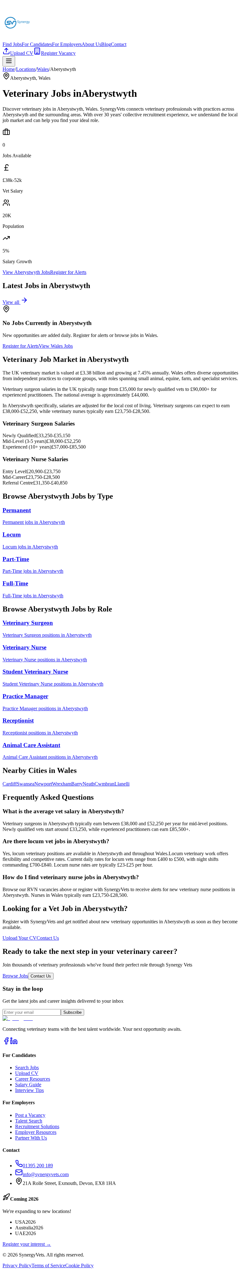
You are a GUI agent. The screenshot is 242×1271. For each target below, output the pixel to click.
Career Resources (32, 1079)
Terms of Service (48, 1265)
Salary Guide (28, 1084)
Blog (106, 44)
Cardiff (10, 783)
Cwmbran (104, 783)
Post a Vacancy (30, 1115)
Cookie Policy (79, 1265)
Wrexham (61, 783)
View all (11, 302)
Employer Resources (35, 1132)
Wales (43, 69)
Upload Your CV (20, 938)
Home (9, 69)
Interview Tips (29, 1090)
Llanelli (122, 783)
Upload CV (21, 53)
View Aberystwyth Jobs (26, 272)
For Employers (67, 44)
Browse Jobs (15, 975)
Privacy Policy (17, 1265)
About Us (91, 44)
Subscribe (72, 1012)
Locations (26, 69)
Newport (43, 783)
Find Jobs (12, 44)
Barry (77, 783)
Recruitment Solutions (37, 1126)
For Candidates (37, 44)
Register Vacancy (58, 53)
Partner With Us (31, 1137)
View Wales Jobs (56, 346)
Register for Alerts (68, 272)
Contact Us (48, 938)
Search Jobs (27, 1067)
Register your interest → (27, 1244)
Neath (89, 783)
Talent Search (28, 1120)
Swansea (25, 783)
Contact (118, 44)
